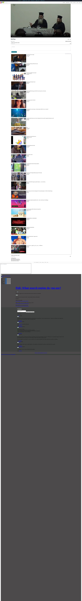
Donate (40, 262)
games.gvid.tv (38, 0)
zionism (12, 42)
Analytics (43, 262)
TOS (34, 262)
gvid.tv (29, 0)
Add (70, 43)
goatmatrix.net (25, 0)
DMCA (45, 262)
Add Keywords (37, 262)
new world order (16, 42)
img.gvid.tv (33, 0)
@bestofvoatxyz (68, 41)
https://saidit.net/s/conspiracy (15, 260)
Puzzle (47, 262)
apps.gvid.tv (43, 0)
